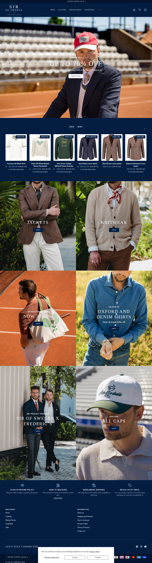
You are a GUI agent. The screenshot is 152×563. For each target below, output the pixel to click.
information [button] (83, 509)
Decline (98, 557)
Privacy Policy (94, 552)
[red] (41, 172)
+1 (72, 172)
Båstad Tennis (11, 520)
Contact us (81, 531)
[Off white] (17, 170)
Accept (74, 557)
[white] (38, 172)
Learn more (58, 498)
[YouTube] (145, 547)
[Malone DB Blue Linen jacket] (139, 172)
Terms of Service (83, 527)
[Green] (55, 172)
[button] (62, 10)
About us (80, 513)
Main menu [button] (10, 509)
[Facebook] (137, 547)
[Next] (144, 129)
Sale (7, 527)
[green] (14, 170)
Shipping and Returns (85, 516)
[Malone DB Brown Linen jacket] (132, 172)
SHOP (38, 431)
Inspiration (9, 524)
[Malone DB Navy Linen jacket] (135, 172)
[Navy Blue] (86, 170)
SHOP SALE (76, 76)
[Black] (89, 170)
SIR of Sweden (14, 562)
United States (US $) (75, 1)
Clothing (8, 516)
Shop (38, 230)
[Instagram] (141, 547)
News (8, 513)
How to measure (83, 520)
